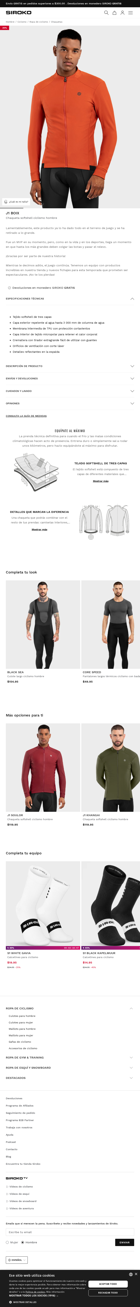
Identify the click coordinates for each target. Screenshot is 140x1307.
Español (17, 1260)
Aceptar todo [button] (108, 1284)
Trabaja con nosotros (19, 1127)
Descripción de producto (24, 366)
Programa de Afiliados (19, 1105)
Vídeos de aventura (21, 1208)
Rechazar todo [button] (108, 1292)
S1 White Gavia (19, 953)
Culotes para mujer (21, 1022)
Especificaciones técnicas (25, 298)
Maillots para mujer (21, 1035)
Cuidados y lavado (19, 391)
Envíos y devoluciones (22, 378)
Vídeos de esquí (19, 1193)
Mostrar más (100, 481)
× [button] (136, 1274)
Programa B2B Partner (20, 1120)
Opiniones (13, 403)
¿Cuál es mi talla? (18, 201)
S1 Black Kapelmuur (99, 953)
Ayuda (9, 1134)
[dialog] (70, 1288)
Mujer (14, 1242)
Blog (8, 1156)
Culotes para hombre (22, 1015)
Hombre (31, 1242)
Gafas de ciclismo (20, 1041)
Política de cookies (35, 1291)
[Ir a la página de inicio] (18, 12)
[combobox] (131, 1274)
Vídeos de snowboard (22, 1201)
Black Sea (15, 672)
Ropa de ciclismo (20, 1008)
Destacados (16, 1078)
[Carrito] (114, 13)
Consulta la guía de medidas (26, 415)
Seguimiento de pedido (20, 1112)
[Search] (106, 12)
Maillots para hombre (22, 1028)
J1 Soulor (15, 815)
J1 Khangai (91, 815)
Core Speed (92, 672)
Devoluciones (14, 1098)
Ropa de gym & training (25, 1057)
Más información (55, 1291)
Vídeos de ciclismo (21, 1186)
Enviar (125, 1242)
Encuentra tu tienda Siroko (23, 1163)
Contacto (11, 1149)
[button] (48, 1296)
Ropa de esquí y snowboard (28, 1067)
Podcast (11, 1142)
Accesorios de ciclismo (23, 1048)
